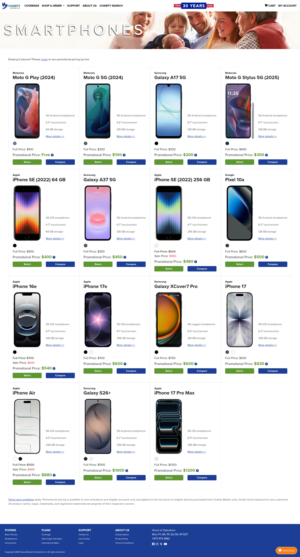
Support (84, 530)
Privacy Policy (121, 539)
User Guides (84, 539)
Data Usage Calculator (52, 539)
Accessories (10, 543)
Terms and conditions (21, 499)
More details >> (55, 136)
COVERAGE (31, 5)
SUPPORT (73, 5)
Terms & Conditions (124, 543)
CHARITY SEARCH (111, 5)
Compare (60, 162)
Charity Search (122, 534)
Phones (10, 530)
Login (44, 59)
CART (272, 5)
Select (27, 162)
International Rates (50, 543)
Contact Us (83, 534)
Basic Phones (11, 534)
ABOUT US (90, 5)
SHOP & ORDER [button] (52, 5)
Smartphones (11, 539)
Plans (46, 530)
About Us (122, 530)
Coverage (46, 534)
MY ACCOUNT (287, 5)
